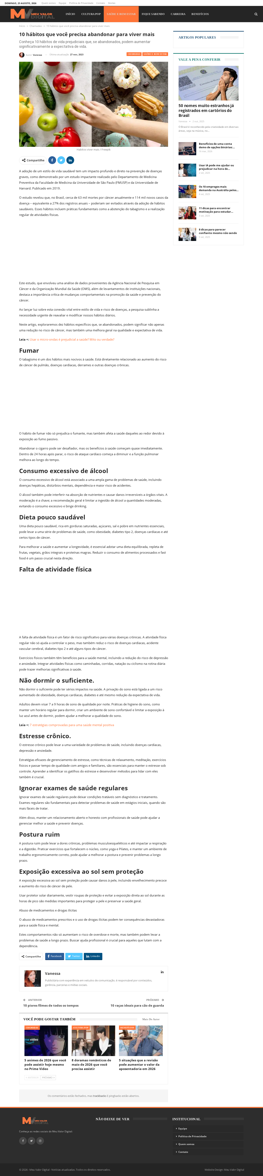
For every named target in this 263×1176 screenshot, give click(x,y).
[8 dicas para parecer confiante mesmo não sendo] (187, 234)
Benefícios (200, 14)
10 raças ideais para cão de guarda (137, 1005)
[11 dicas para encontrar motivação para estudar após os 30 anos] (187, 213)
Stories (111, 3)
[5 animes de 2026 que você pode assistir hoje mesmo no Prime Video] (46, 1040)
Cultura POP (91, 14)
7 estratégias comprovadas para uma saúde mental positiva (72, 725)
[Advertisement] (93, 249)
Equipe (62, 3)
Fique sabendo (153, 14)
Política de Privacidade (81, 3)
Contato (100, 3)
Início (70, 14)
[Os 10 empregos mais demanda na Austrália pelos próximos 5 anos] (187, 191)
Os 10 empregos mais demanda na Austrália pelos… (219, 188)
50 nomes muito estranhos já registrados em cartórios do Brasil (206, 110)
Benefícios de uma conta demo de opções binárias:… (217, 145)
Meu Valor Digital (234, 1169)
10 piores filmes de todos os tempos (50, 1005)
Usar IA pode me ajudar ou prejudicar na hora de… (216, 167)
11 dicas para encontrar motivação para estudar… (216, 209)
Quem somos (49, 3)
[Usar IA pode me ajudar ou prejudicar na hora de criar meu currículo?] (187, 170)
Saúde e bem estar (121, 14)
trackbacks (100, 1096)
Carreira (178, 14)
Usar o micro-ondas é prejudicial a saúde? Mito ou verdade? (72, 339)
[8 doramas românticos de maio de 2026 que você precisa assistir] (93, 1040)
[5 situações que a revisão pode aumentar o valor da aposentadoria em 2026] (141, 1040)
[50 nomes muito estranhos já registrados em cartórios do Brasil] (209, 83)
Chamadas (134, 54)
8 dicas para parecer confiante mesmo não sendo (218, 231)
